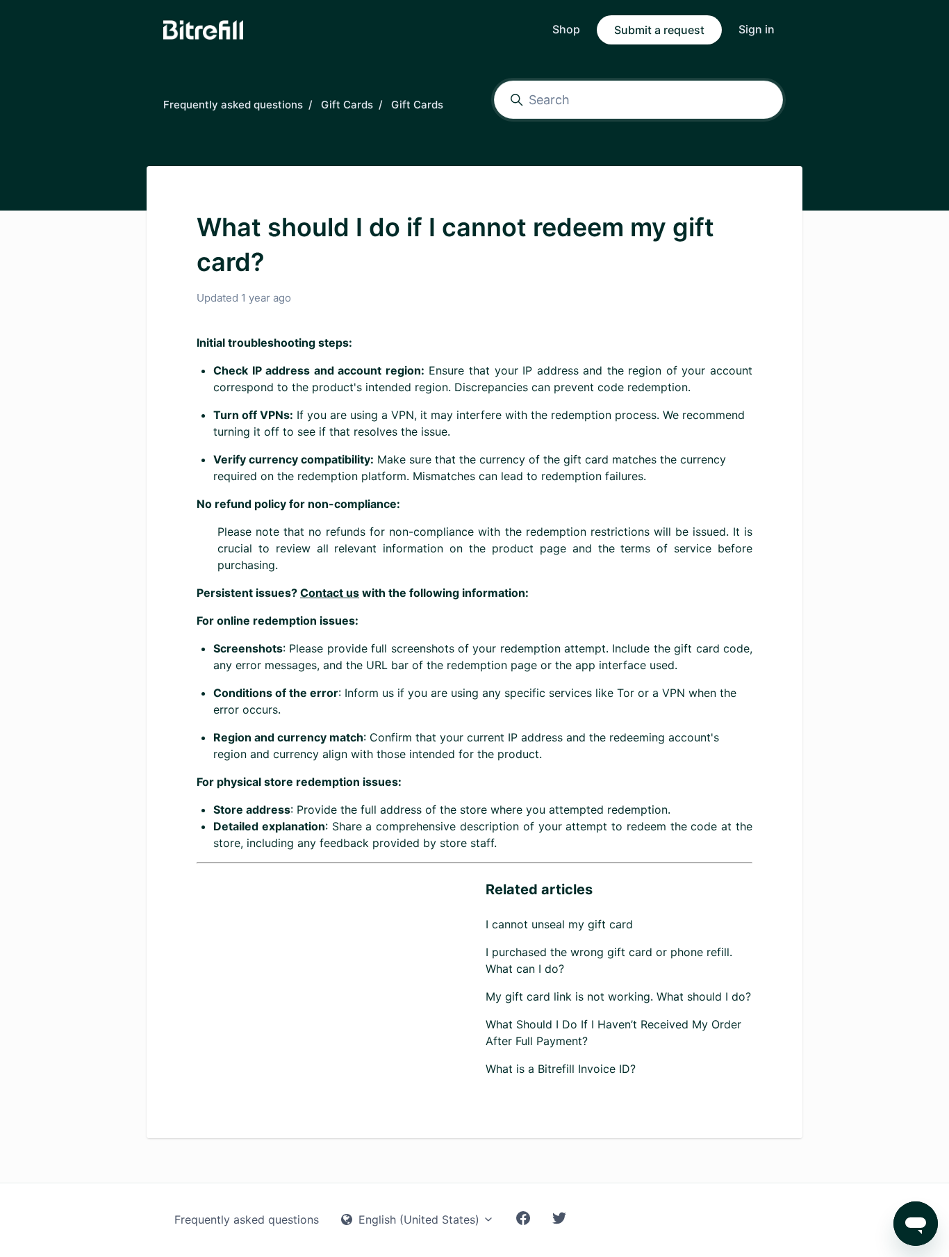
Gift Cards (347, 104)
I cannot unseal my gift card (559, 924)
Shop (566, 29)
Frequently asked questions (233, 104)
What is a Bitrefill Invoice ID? (561, 1069)
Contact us (329, 593)
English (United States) (419, 1219)
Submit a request (659, 30)
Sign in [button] (756, 29)
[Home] (203, 30)
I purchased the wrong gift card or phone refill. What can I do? (609, 960)
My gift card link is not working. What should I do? (618, 996)
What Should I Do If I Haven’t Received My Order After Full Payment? (613, 1032)
